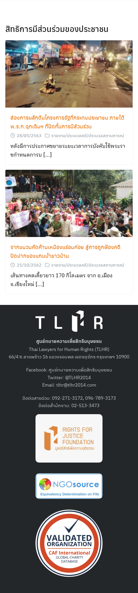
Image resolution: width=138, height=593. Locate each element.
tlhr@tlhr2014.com (76, 384)
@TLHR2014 (78, 377)
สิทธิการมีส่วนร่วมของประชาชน (57, 28)
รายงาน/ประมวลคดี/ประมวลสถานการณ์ (87, 135)
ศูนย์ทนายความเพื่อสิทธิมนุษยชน (80, 369)
